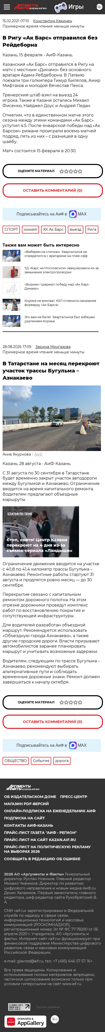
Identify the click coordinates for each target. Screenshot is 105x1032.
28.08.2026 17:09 (17, 346)
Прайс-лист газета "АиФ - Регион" (40, 832)
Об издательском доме (30, 796)
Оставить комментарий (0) (52, 190)
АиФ (38, 454)
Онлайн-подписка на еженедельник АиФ (50, 811)
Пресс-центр (73, 796)
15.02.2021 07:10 (16, 21)
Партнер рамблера (48, 1007)
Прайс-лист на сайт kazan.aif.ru (40, 839)
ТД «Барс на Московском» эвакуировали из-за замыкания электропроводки (61, 270)
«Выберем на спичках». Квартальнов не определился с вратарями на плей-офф (55, 254)
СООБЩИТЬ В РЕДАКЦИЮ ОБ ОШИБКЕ (42, 859)
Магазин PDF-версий (26, 804)
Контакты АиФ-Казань (28, 825)
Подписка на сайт (24, 818)
